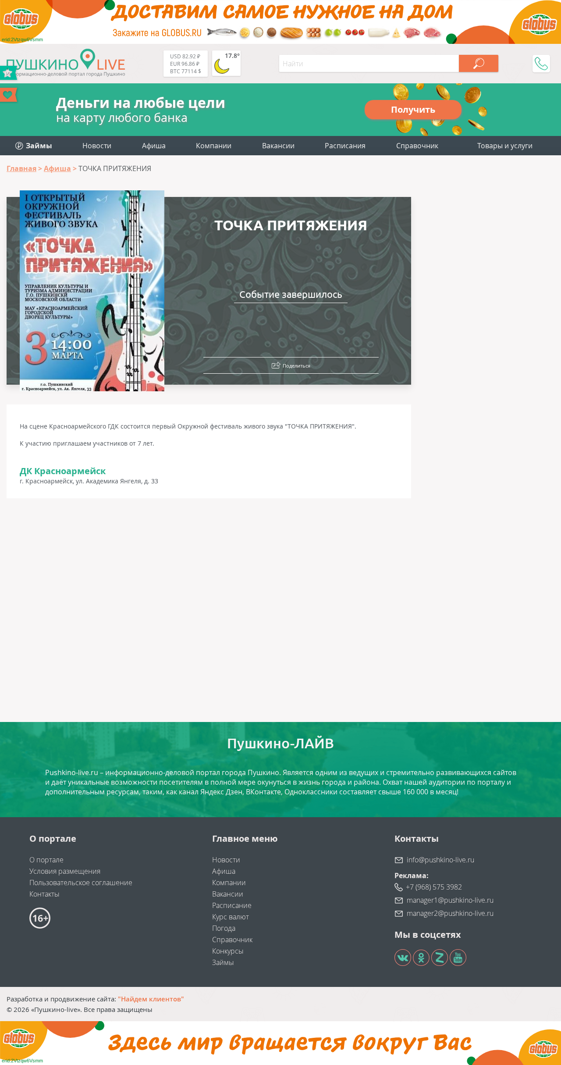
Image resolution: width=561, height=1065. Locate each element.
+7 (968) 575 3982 (434, 887)
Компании (213, 145)
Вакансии (278, 145)
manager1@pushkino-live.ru (450, 900)
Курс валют (230, 917)
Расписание (232, 905)
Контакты (44, 894)
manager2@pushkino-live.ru (450, 913)
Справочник (417, 145)
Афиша (154, 145)
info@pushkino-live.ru (440, 860)
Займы (223, 962)
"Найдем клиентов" (151, 998)
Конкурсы (228, 951)
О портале (46, 860)
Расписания (345, 145)
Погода (223, 928)
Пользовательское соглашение (80, 882)
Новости (96, 145)
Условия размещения (64, 871)
